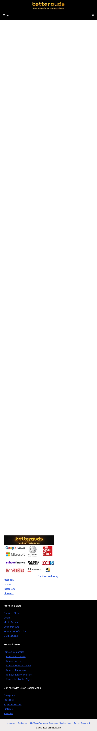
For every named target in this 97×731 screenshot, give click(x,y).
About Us (11, 723)
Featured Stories (12, 613)
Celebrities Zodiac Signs (19, 679)
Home (4, 25)
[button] (93, 15)
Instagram (9, 695)
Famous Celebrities (14, 651)
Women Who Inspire (15, 631)
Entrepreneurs (11, 626)
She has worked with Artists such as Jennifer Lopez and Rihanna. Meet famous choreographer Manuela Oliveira (25, 126)
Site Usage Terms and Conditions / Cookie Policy (51, 723)
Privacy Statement (82, 723)
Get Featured (11, 635)
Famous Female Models (18, 665)
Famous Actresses (16, 656)
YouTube (8, 713)
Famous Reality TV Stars (19, 674)
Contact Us (22, 723)
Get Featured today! (48, 576)
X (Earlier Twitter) (13, 704)
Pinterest (9, 708)
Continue (32, 176)
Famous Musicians (16, 670)
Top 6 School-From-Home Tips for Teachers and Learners (23, 343)
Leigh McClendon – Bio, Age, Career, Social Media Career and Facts (24, 252)
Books (7, 617)
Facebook (9, 699)
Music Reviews (11, 622)
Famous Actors (14, 660)
